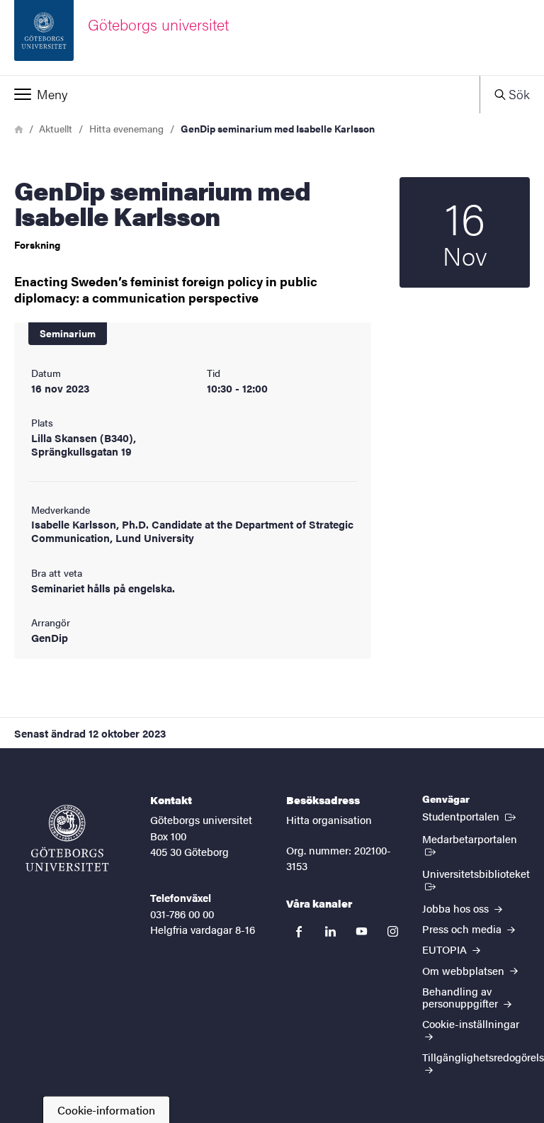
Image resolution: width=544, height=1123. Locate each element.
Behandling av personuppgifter (461, 996)
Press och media (463, 928)
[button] (240, 94)
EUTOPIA (446, 949)
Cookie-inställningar (470, 1023)
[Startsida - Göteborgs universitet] (67, 838)
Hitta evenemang (126, 128)
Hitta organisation (329, 819)
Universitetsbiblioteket (475, 879)
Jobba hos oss (457, 908)
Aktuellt (55, 128)
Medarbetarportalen (476, 838)
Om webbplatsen (464, 970)
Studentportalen (470, 815)
